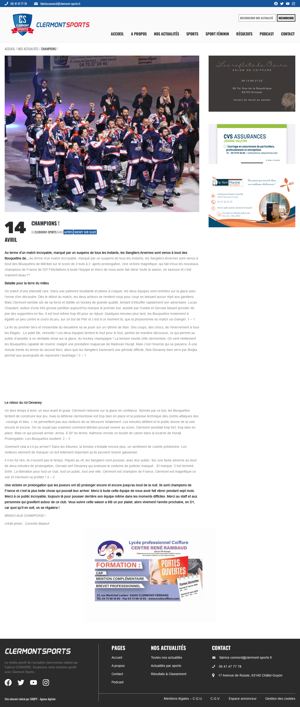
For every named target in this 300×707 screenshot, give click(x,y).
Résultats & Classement (168, 674)
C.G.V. (215, 698)
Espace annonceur (243, 698)
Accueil (117, 34)
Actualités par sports (166, 666)
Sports (192, 34)
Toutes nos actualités (166, 657)
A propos (139, 34)
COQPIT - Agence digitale (43, 699)
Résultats (244, 34)
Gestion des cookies (280, 698)
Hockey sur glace (85, 232)
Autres (68, 232)
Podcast (267, 34)
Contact (288, 34)
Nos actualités (166, 34)
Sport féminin (217, 34)
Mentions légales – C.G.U (183, 698)
